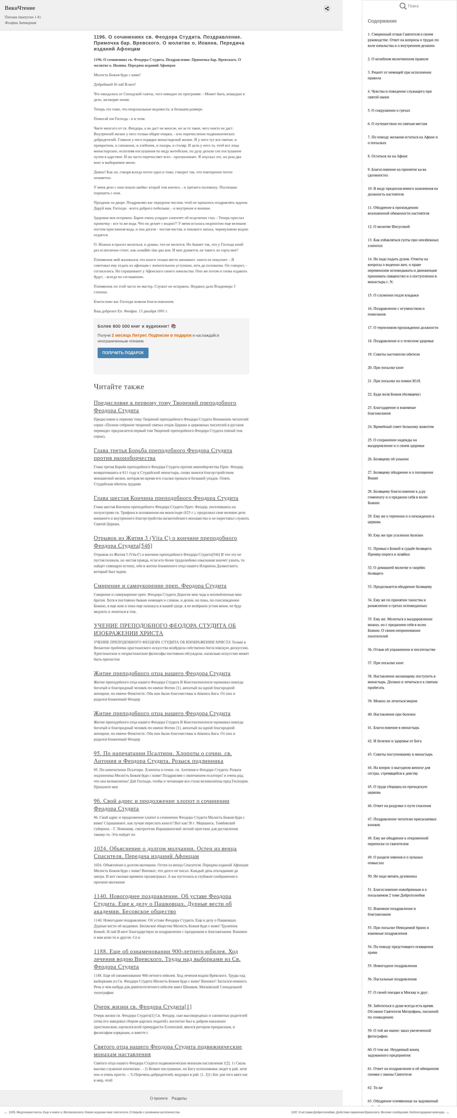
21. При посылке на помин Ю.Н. (394, 380)
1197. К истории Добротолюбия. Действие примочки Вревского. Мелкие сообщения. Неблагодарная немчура (367, 1112)
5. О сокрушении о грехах (389, 110)
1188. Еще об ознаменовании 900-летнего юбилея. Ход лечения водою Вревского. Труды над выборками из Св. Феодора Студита (167, 958)
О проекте (159, 1098)
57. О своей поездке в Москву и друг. (398, 992)
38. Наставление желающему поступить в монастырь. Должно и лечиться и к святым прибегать (402, 681)
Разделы (179, 1098)
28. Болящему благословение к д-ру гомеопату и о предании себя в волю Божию (397, 497)
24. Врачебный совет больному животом (401, 426)
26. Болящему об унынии (388, 458)
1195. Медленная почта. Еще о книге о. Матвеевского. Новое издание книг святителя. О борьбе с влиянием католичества (94, 1112)
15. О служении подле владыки (393, 294)
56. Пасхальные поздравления (392, 978)
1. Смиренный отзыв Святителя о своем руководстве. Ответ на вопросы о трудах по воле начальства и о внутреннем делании (403, 39)
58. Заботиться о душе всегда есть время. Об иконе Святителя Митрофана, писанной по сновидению (403, 1011)
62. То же (375, 1087)
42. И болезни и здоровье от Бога (395, 740)
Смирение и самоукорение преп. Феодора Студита (160, 585)
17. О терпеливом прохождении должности (403, 327)
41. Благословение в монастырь (393, 727)
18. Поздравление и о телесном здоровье (401, 340)
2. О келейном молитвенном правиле (398, 58)
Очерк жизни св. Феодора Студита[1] (143, 1006)
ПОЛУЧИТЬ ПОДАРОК (123, 353)
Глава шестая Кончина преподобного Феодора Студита (166, 497)
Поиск (408, 6)
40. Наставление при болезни (392, 714)
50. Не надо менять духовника (392, 875)
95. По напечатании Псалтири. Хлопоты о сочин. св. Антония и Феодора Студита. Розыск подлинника (163, 756)
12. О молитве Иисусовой (389, 226)
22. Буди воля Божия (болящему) (394, 393)
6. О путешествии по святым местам (397, 123)
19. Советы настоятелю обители (394, 353)
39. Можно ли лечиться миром (392, 700)
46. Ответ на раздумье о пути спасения (399, 805)
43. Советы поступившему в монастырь (400, 754)
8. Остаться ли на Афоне (387, 155)
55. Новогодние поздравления (392, 965)
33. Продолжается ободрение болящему (400, 586)
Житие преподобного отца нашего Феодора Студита (162, 673)
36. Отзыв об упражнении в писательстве (401, 649)
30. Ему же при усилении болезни (395, 534)
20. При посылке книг (386, 367)
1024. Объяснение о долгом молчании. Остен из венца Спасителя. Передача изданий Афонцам (165, 852)
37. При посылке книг (386, 662)
